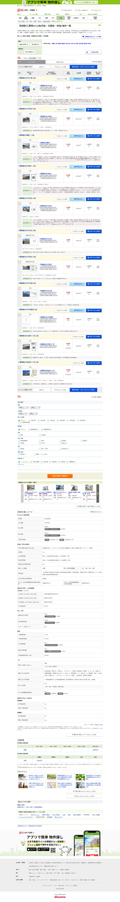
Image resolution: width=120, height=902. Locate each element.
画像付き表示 (60, 62)
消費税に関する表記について (51, 866)
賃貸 (69, 814)
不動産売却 (31, 876)
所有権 (22, 448)
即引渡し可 (65, 448)
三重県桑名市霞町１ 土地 (26, 135)
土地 (64, 814)
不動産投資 (67, 873)
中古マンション (35, 814)
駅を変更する (35, 44)
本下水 (43, 443)
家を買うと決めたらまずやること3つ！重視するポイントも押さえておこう (36, 777)
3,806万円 (95, 749)
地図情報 (93, 880)
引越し (34, 880)
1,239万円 (39, 760)
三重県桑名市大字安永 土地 (27, 198)
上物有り (43, 435)
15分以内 (72, 420)
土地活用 (38, 876)
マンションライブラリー (26, 817)
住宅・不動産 (96, 814)
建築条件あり (48, 429)
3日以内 (54, 461)
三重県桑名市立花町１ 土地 (27, 166)
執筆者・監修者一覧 (84, 880)
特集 (30, 880)
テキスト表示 (31, 62)
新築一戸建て (46, 814)
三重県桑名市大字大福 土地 (27, 283)
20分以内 (82, 420)
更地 (21, 435)
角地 (42, 440)
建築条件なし (35, 429)
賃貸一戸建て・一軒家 (45, 869)
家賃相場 (49, 817)
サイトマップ (69, 885)
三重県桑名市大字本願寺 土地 (27, 309)
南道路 (64, 440)
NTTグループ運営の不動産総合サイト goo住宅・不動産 (31, 5)
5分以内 (42, 420)
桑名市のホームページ (96, 511)
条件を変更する (29, 52)
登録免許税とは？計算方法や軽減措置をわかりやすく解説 (93, 777)
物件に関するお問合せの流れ (73, 862)
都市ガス (64, 443)
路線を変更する (24, 44)
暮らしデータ (58, 817)
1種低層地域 (23, 440)
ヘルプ (55, 885)
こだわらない (25, 461)
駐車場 (62, 869)
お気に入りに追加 (61, 67)
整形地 (85, 440)
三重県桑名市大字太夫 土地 (27, 230)
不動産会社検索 (53, 880)
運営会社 (75, 885)
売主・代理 (44, 448)
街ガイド (68, 880)
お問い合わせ (61, 885)
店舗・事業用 (77, 814)
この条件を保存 (94, 52)
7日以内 (63, 461)
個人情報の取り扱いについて (36, 866)
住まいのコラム (75, 880)
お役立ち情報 (19, 879)
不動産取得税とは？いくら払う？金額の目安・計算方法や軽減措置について (64, 777)
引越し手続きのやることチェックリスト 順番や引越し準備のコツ (36, 784)
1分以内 (33, 420)
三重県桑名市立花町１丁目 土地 (28, 336)
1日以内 (45, 461)
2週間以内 (72, 461)
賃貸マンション (55, 869)
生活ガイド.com (99, 724)
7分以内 (52, 420)
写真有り (22, 454)
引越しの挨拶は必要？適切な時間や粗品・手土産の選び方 (93, 784)
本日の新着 (36, 461)
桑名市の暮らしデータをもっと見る (85, 734)
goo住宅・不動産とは (34, 862)
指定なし (23, 420)
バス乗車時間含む (25, 422)
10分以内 (62, 420)
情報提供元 (83, 862)
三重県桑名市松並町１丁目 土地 (28, 362)
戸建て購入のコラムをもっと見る (85, 791)
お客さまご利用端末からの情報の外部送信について (53, 862)
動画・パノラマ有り (41, 454)
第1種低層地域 (38, 807)
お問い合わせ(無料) (94, 78)
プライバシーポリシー (47, 885)
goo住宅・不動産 (20, 862)
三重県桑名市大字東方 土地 (27, 109)
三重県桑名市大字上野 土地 (27, 78)
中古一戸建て (56, 814)
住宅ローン (74, 873)
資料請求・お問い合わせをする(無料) (84, 66)
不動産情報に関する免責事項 (35, 825)
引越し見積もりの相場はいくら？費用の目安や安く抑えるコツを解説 (64, 784)
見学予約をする (78, 78)
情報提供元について (22, 825)
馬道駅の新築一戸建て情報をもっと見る (89, 506)
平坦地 (22, 443)
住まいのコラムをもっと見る (85, 796)
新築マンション (32, 873)
